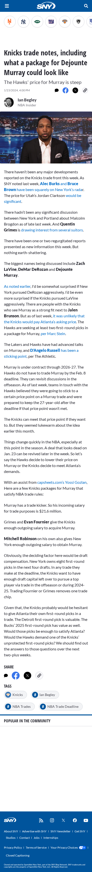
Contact (24, 838)
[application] (46, 137)
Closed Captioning (17, 855)
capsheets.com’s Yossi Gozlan (62, 482)
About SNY (11, 831)
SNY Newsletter (61, 831)
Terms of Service (36, 847)
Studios (10, 838)
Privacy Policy (13, 847)
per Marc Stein (53, 333)
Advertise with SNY (34, 831)
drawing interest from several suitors (52, 229)
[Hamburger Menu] (7, 6)
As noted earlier (17, 286)
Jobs (36, 838)
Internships (50, 838)
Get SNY (80, 831)
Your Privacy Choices (64, 847)
